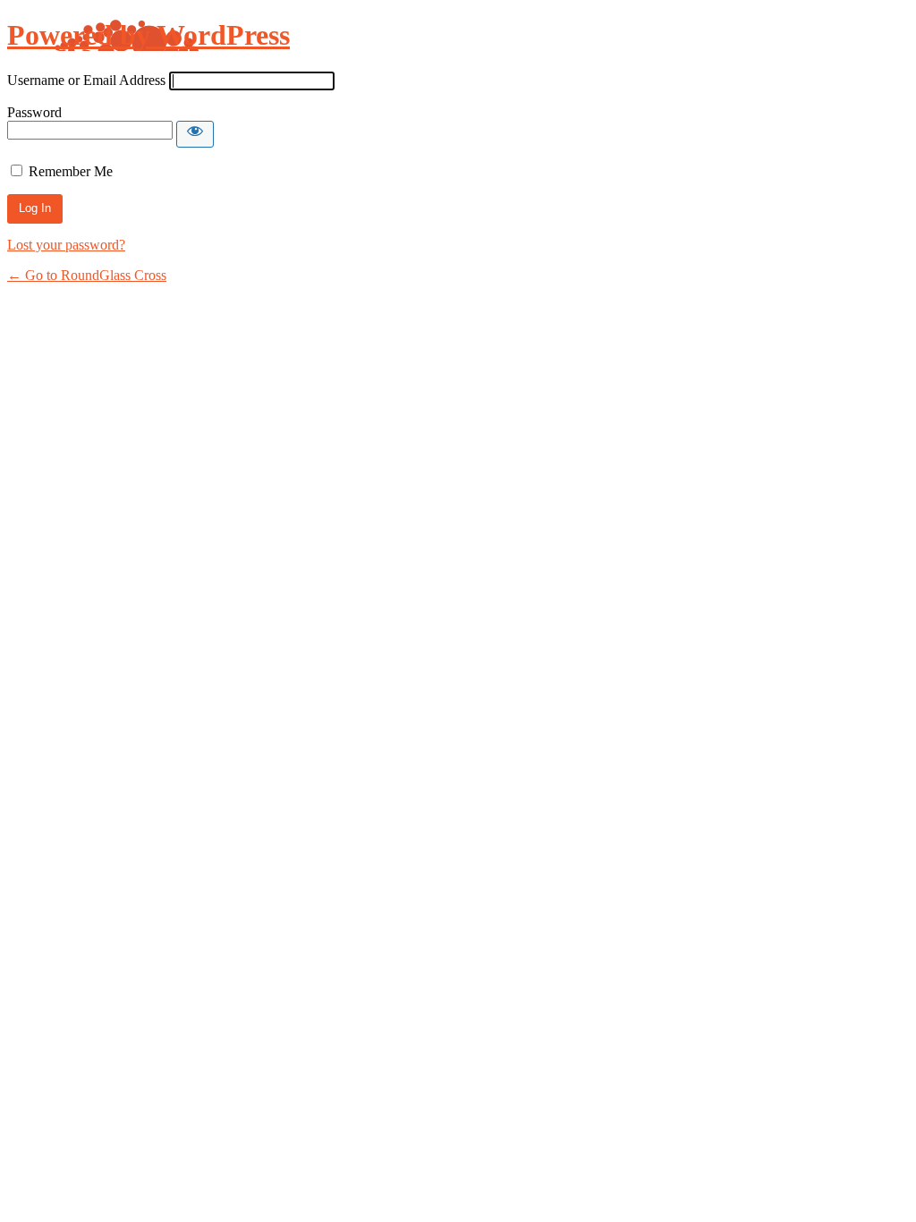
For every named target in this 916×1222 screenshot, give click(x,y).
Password (34, 112)
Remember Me (71, 171)
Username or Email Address (86, 80)
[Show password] (195, 134)
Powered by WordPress (148, 35)
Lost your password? (66, 244)
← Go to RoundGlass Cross (86, 275)
